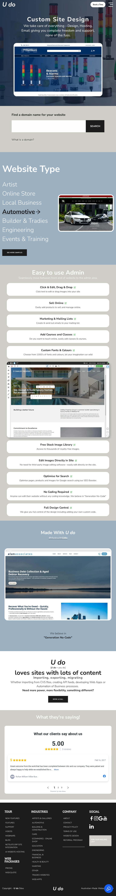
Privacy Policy (70, 827)
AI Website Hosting (15, 851)
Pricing (9, 868)
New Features (12, 818)
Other (35, 870)
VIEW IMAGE (58, 584)
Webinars (10, 835)
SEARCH (95, 126)
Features (9, 822)
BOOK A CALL (58, 699)
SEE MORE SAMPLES (14, 253)
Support (9, 827)
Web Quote (10, 872)
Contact (67, 822)
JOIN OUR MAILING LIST (99, 840)
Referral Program (72, 840)
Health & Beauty (40, 861)
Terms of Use (70, 831)
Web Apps (37, 879)
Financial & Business (38, 856)
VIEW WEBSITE (58, 580)
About (66, 818)
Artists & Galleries (42, 818)
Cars (34, 834)
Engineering (38, 850)
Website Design (71, 835)
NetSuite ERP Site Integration (13, 846)
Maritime (36, 866)
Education (37, 846)
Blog (7, 840)
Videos (8, 831)
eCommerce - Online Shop (42, 840)
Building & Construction (39, 828)
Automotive (38, 822)
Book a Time (98, 4)
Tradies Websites (41, 875)
